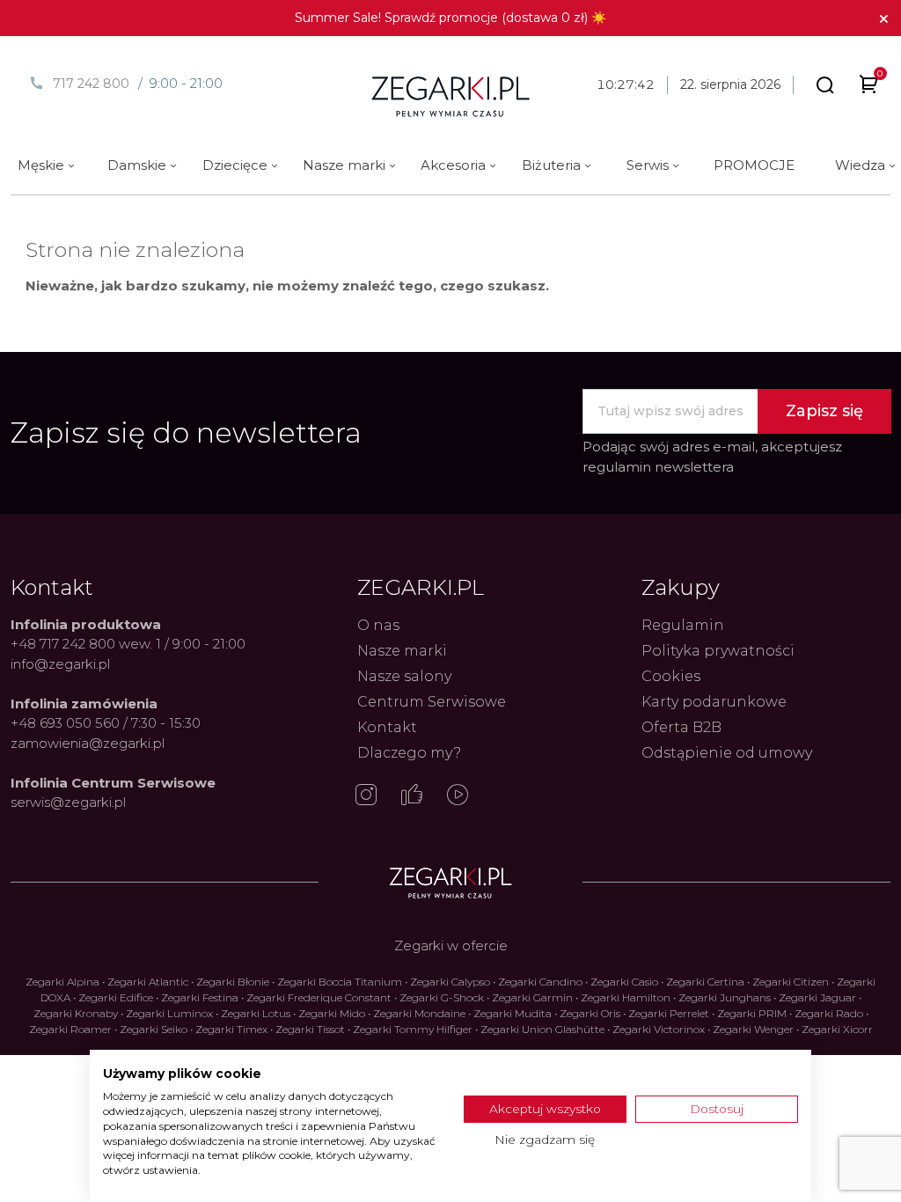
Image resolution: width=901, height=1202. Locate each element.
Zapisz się (824, 411)
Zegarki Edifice (115, 997)
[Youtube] (457, 796)
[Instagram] (366, 796)
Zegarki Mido (331, 1013)
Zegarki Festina (199, 997)
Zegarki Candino (540, 981)
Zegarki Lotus (255, 1013)
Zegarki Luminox (169, 1013)
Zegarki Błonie (232, 981)
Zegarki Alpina (62, 981)
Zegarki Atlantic (147, 981)
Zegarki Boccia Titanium (339, 981)
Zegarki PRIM (752, 1013)
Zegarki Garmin (532, 997)
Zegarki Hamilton (625, 997)
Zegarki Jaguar (817, 997)
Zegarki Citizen (790, 981)
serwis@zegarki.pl (68, 802)
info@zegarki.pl (60, 664)
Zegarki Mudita (512, 1013)
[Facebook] (412, 796)
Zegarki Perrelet (668, 1013)
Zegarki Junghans (724, 997)
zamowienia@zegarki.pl (88, 743)
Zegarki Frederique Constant (319, 997)
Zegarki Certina (705, 981)
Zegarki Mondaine (419, 1013)
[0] (869, 87)
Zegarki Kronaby (75, 1013)
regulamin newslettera (658, 466)
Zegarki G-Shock (441, 997)
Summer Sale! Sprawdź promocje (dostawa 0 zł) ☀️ (450, 18)
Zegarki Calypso (450, 981)
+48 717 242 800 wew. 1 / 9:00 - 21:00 (128, 643)
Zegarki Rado (829, 1013)
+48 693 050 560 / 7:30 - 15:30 (106, 723)
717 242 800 (91, 83)
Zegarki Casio (624, 981)
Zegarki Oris (590, 1013)
